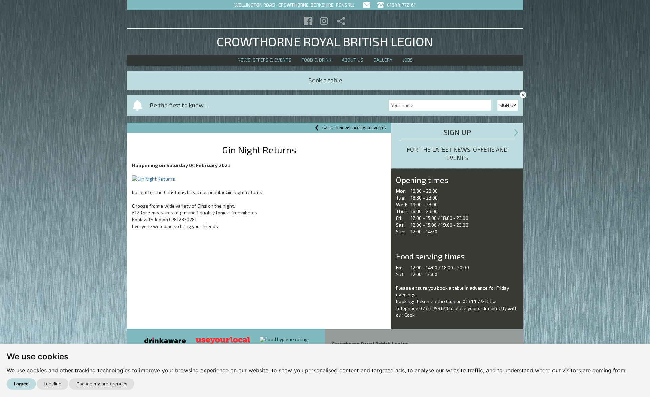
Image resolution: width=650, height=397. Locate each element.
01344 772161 (401, 5)
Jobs (408, 60)
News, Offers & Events (264, 60)
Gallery (382, 60)
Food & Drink (316, 60)
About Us (352, 60)
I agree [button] (21, 383)
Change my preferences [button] (101, 383)
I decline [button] (52, 383)
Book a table (325, 80)
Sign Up (507, 105)
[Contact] (366, 5)
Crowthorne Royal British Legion (325, 41)
